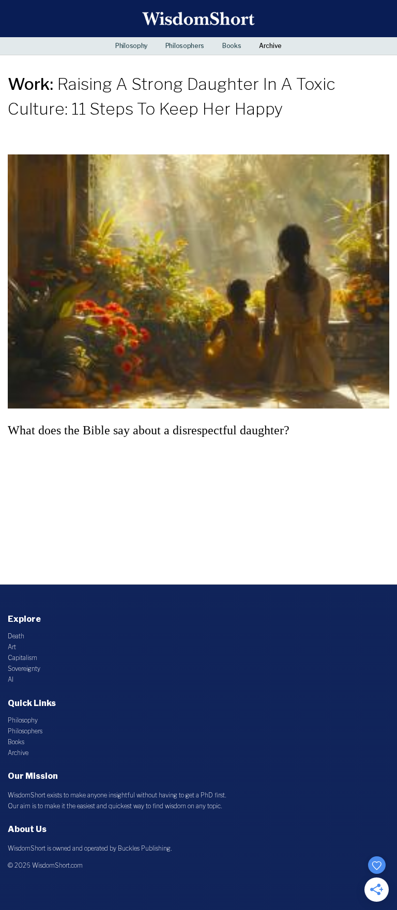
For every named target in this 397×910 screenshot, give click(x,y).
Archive (270, 46)
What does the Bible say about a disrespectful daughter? (148, 430)
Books (231, 46)
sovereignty (24, 668)
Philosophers (184, 46)
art (12, 647)
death (16, 636)
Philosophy (131, 46)
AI (10, 679)
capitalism (22, 658)
